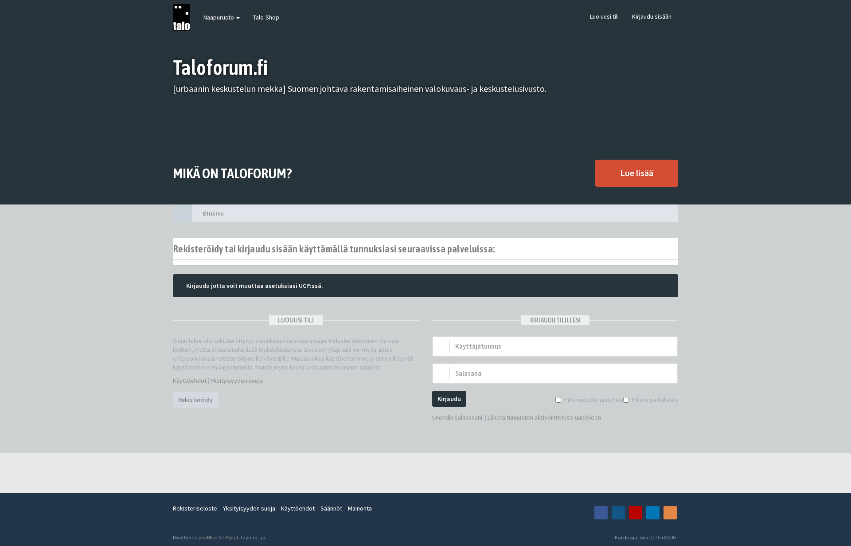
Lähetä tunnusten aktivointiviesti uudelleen (544, 417)
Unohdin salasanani (457, 417)
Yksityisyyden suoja (237, 381)
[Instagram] (618, 512)
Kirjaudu (449, 399)
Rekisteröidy (195, 400)
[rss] (670, 512)
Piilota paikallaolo (655, 400)
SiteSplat (228, 537)
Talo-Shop (266, 17)
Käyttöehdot (190, 381)
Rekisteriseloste (195, 508)
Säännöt (331, 508)
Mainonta (360, 508)
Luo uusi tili (604, 16)
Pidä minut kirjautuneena (596, 400)
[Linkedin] (653, 512)
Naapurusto (219, 17)
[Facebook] (601, 512)
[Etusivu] (182, 213)
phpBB (205, 537)
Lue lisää (636, 172)
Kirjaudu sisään (651, 16)
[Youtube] (635, 512)
